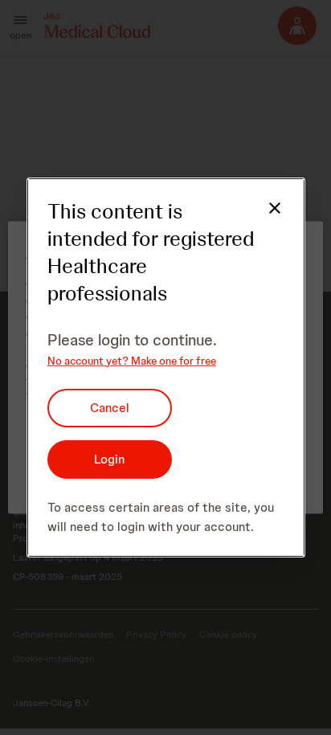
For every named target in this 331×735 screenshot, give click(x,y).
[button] (265, 217)
